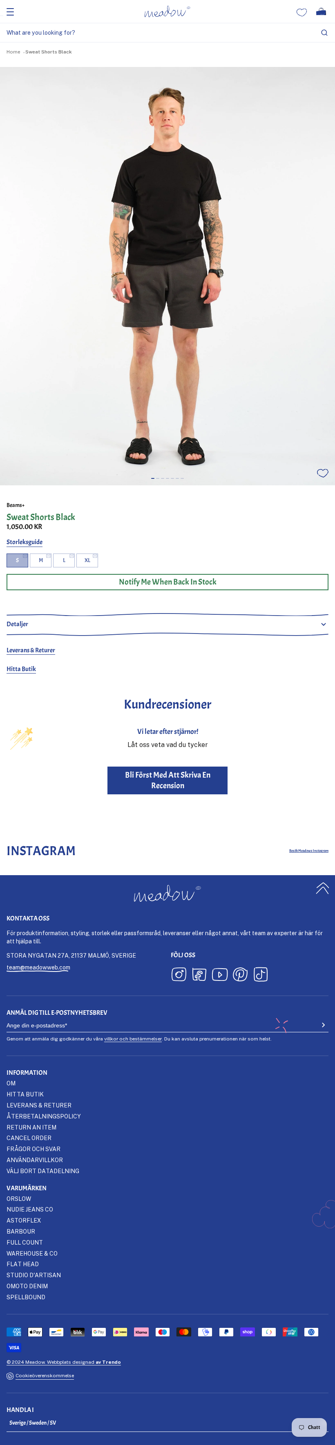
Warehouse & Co (32, 1253)
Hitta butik (25, 1094)
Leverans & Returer (31, 650)
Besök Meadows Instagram (308, 851)
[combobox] (167, 32)
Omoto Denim (27, 1286)
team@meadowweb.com (38, 967)
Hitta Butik (21, 669)
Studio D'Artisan (34, 1275)
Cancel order (29, 1137)
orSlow (19, 1198)
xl (87, 560)
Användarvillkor (35, 1159)
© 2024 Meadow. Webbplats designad (64, 1362)
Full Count (25, 1242)
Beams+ (16, 505)
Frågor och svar (33, 1148)
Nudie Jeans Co (30, 1209)
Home (13, 52)
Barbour (21, 1231)
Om (11, 1083)
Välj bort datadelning (43, 1170)
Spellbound (26, 1297)
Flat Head (23, 1263)
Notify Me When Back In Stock (168, 582)
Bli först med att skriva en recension (167, 780)
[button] (152, 478)
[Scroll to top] (322, 888)
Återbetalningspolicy (44, 1116)
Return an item (31, 1127)
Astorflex (24, 1220)
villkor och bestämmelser (133, 1039)
